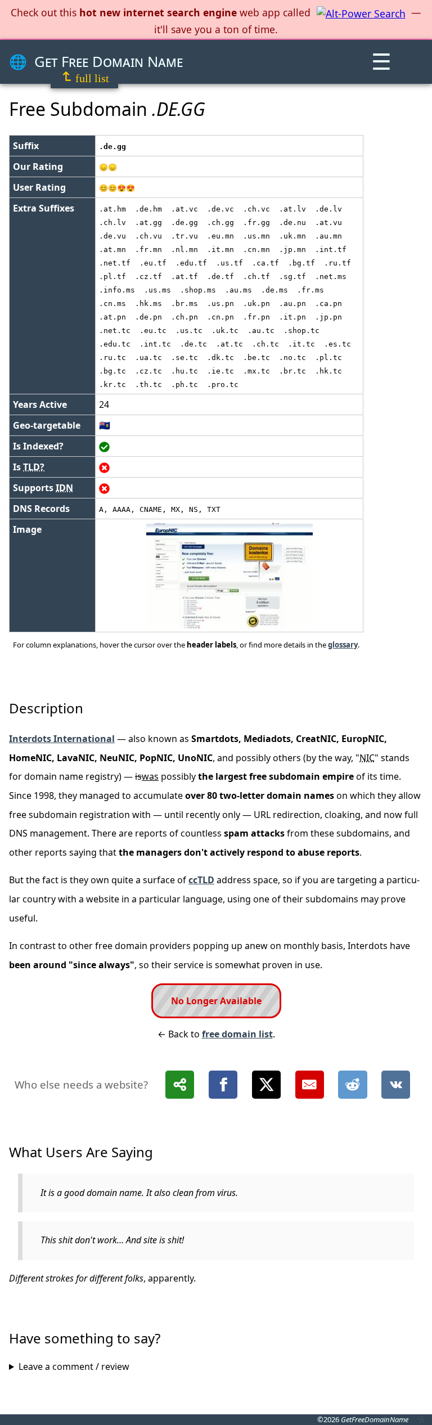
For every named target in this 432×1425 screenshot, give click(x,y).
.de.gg (112, 146)
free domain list (237, 1034)
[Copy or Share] (179, 1085)
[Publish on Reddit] (352, 1085)
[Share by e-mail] (309, 1085)
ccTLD (201, 880)
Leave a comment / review (74, 1366)
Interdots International (62, 738)
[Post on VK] (395, 1085)
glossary (343, 645)
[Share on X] (266, 1085)
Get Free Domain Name (108, 62)
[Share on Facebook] (223, 1085)
